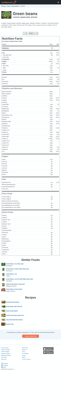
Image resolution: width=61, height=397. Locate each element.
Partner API (25, 347)
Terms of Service (26, 359)
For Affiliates (25, 353)
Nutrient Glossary (5, 353)
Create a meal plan (30, 336)
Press (23, 351)
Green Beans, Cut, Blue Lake (14, 264)
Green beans (15, 6)
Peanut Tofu (10, 324)
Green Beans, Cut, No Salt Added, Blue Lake (19, 279)
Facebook (5, 363)
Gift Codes (4, 357)
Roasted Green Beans (12, 302)
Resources (4, 359)
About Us (24, 349)
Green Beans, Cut (11, 274)
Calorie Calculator (5, 349)
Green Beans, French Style (14, 289)
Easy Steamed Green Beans (14, 319)
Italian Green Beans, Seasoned (15, 284)
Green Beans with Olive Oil (14, 306)
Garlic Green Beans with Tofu (15, 315)
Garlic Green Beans (12, 311)
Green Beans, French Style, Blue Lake (17, 269)
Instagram (5, 365)
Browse (3, 6)
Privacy (24, 355)
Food (8, 6)
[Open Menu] (58, 2)
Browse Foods (4, 347)
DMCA (23, 357)
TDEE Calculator (5, 351)
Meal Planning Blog (6, 355)
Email (4, 367)
